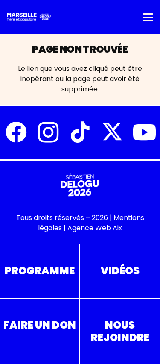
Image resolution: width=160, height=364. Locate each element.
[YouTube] (144, 132)
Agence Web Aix (94, 228)
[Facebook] (16, 132)
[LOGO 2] (29, 17)
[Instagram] (48, 132)
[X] (112, 132)
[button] (148, 17)
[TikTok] (80, 132)
